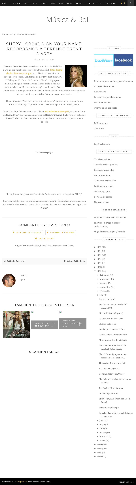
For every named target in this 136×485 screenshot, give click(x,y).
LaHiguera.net (101, 123)
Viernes (80, 3)
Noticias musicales (102, 159)
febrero (103, 436)
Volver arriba (125, 482)
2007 (99, 452)
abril (101, 428)
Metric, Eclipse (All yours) (111, 313)
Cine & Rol (99, 128)
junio (101, 420)
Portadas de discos (103, 197)
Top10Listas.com (102, 144)
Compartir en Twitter (62, 233)
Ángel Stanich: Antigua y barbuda (109, 231)
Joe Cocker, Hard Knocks (111, 388)
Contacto (110, 3)
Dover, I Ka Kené (107, 299)
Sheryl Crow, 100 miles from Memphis (16, 333)
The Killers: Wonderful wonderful (110, 217)
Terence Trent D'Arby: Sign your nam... (71, 323)
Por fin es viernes (102, 102)
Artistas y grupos (102, 191)
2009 (99, 444)
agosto (102, 291)
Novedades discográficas (106, 164)
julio (101, 295)
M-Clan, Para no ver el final (112, 329)
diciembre (104, 275)
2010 (99, 271)
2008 (99, 448)
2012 (99, 263)
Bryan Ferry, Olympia (109, 407)
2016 (99, 247)
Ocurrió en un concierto (105, 108)
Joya (35, 3)
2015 (99, 251)
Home (5, 3)
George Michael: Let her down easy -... (44, 324)
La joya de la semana (104, 86)
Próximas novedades (104, 170)
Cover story (65, 3)
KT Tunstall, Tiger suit (109, 368)
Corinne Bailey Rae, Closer (111, 374)
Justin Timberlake (30, 245)
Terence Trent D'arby (63, 245)
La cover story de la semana (107, 97)
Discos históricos (102, 175)
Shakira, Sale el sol (107, 324)
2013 (99, 259)
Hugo (24, 275)
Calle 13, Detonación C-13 (111, 318)
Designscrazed (22, 482)
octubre (103, 283)
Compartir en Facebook (29, 233)
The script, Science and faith (112, 363)
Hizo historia (48, 3)
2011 (99, 267)
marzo (102, 432)
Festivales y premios (103, 186)
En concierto (94, 3)
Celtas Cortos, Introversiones (113, 334)
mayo (102, 424)
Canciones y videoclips (105, 180)
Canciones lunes (20, 3)
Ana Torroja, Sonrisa (108, 393)
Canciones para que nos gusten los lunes (113, 81)
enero (102, 440)
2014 (99, 255)
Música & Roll (68, 19)
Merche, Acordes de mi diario (113, 340)
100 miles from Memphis (56, 111)
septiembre (104, 287)
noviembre (104, 279)
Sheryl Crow (46, 245)
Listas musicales (101, 202)
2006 (99, 456)
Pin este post (46, 239)
